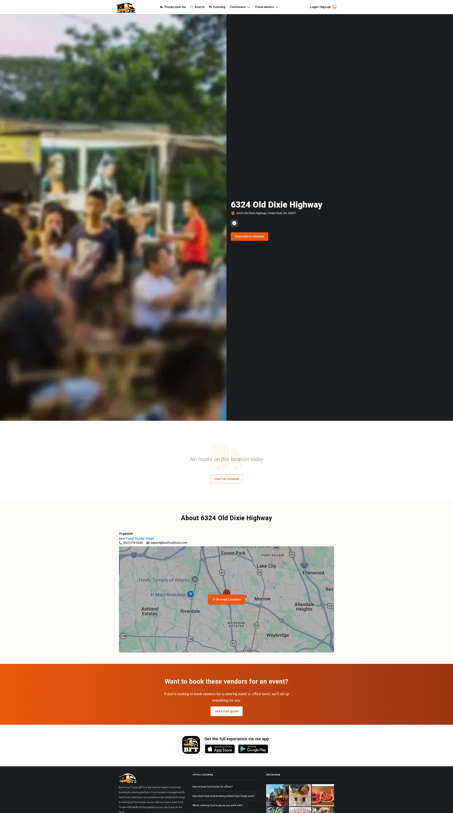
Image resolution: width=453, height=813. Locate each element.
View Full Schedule (226, 479)
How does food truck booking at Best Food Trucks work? (224, 796)
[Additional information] (234, 223)
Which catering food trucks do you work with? (218, 805)
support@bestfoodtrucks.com (168, 542)
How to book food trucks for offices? (213, 786)
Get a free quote (226, 711)
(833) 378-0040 (133, 542)
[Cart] (334, 7)
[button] (226, 599)
